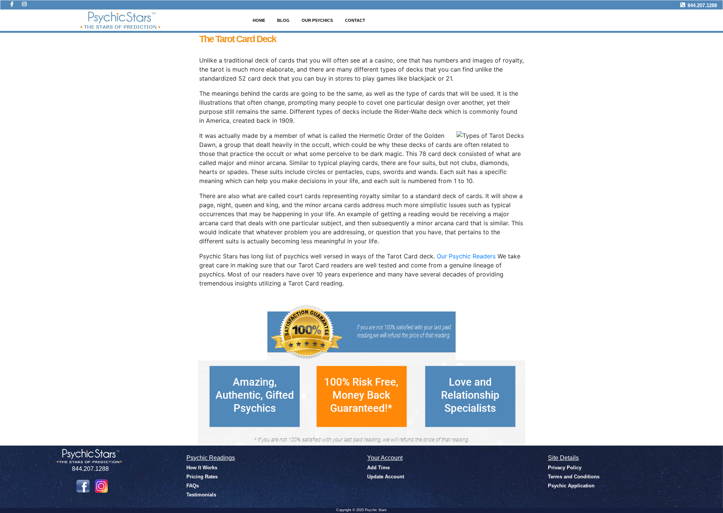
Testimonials (201, 495)
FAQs (192, 486)
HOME (259, 20)
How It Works (201, 467)
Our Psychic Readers (466, 256)
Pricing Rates (202, 476)
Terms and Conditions (573, 476)
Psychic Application (571, 486)
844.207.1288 (702, 5)
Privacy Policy (564, 467)
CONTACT (355, 20)
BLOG (283, 20)
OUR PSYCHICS (317, 20)
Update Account (385, 476)
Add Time (378, 467)
